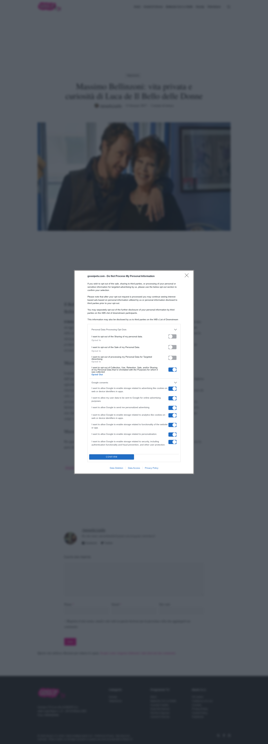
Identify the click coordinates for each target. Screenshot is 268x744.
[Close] (188, 276)
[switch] (172, 336)
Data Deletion (116, 468)
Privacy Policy (151, 468)
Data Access (134, 468)
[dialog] (134, 372)
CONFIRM (111, 457)
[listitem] (134, 329)
